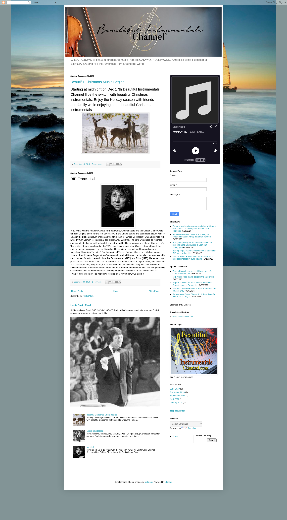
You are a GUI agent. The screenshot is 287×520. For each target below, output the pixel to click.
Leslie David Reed (80, 305)
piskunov (149, 482)
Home (116, 291)
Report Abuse (178, 410)
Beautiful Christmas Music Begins (97, 82)
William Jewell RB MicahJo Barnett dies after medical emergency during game (193, 257)
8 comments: (97, 164)
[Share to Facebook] (117, 164)
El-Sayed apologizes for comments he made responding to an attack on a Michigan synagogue (192, 245)
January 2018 (176, 402)
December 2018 (177, 392)
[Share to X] (114, 164)
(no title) (90, 447)
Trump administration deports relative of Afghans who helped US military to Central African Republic (194, 228)
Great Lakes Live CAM (183, 316)
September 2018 (177, 396)
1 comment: (97, 282)
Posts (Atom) (88, 296)
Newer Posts (77, 291)
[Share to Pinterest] (120, 164)
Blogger (168, 482)
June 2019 (175, 389)
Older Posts (154, 291)
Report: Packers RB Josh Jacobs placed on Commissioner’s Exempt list (192, 284)
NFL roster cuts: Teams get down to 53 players (193, 277)
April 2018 (174, 399)
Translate (192, 428)
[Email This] (108, 164)
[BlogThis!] (111, 164)
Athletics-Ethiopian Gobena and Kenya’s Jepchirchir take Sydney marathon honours (192, 235)
